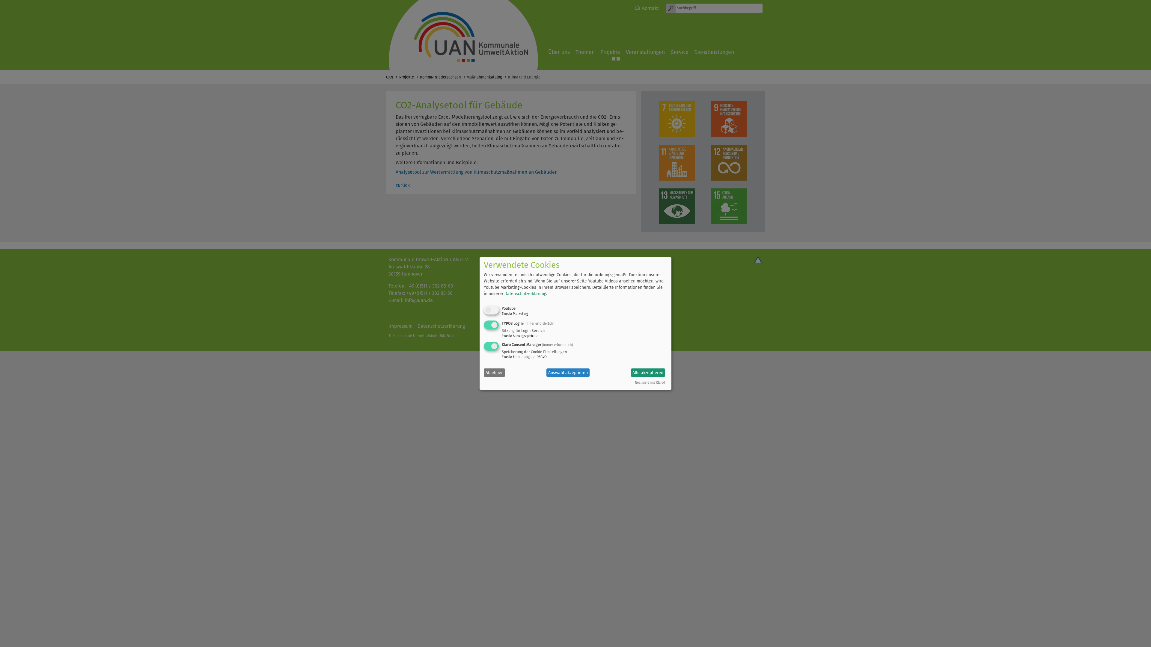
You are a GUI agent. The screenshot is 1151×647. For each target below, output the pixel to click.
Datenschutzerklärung (525, 293)
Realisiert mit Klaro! (650, 383)
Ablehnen (495, 372)
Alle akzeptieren (647, 372)
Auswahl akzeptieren (568, 372)
